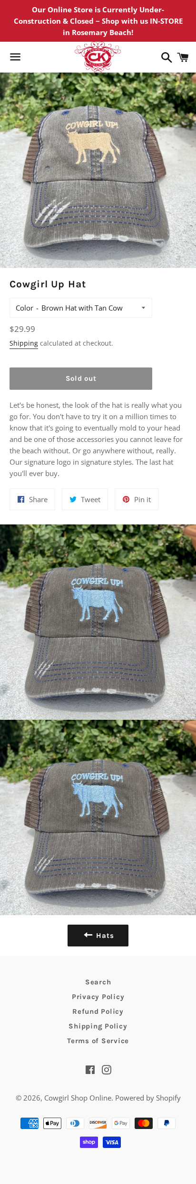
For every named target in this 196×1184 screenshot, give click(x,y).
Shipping (24, 343)
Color (24, 307)
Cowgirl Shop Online (77, 1097)
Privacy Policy (98, 996)
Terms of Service (98, 1041)
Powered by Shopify (148, 1097)
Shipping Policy (98, 1026)
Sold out (81, 378)
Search (98, 982)
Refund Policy (98, 1011)
